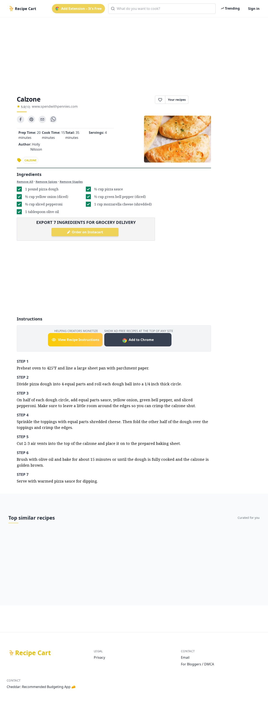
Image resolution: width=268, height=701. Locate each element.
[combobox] (162, 8)
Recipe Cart (33, 653)
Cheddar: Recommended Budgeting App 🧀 (41, 686)
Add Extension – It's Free (81, 8)
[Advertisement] (132, 52)
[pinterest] (31, 119)
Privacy (99, 657)
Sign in (254, 8)
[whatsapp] (53, 119)
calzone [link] (30, 160)
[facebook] (20, 119)
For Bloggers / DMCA (197, 664)
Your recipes (177, 100)
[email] (42, 119)
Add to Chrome (141, 339)
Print (202, 99)
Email (185, 657)
